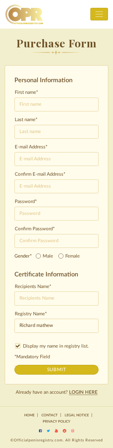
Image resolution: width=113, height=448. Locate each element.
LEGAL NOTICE (77, 415)
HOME (29, 415)
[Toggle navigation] (99, 14)
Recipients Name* (33, 286)
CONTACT (49, 415)
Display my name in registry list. (55, 346)
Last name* (26, 119)
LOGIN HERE (83, 392)
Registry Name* (31, 314)
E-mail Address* (31, 147)
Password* (26, 201)
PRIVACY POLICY (56, 421)
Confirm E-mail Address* (40, 174)
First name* (26, 92)
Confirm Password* (35, 229)
